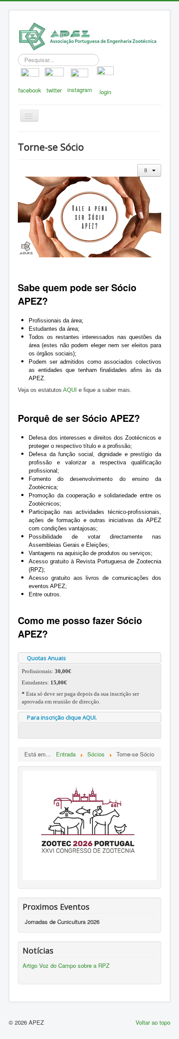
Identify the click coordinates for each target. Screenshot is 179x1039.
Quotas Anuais (46, 658)
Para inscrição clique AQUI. (62, 717)
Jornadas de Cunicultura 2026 (62, 921)
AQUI (70, 390)
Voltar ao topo (153, 1022)
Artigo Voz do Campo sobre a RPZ (66, 965)
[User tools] (149, 170)
